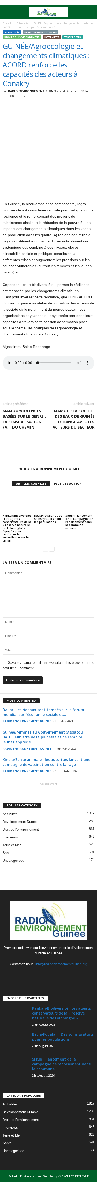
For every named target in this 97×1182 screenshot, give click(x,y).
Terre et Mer (72, 37)
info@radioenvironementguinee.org (61, 964)
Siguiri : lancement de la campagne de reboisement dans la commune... (61, 1064)
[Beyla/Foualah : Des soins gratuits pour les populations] (48, 502)
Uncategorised (13, 861)
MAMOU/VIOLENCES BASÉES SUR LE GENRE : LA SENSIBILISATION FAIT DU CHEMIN (24, 419)
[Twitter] (49, 974)
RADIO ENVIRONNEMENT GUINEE (32, 91)
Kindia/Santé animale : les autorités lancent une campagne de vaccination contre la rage (46, 762)
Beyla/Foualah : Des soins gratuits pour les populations (48, 519)
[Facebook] (38, 974)
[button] (89, 12)
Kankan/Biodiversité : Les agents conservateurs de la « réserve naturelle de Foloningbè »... (61, 1013)
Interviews (51, 37)
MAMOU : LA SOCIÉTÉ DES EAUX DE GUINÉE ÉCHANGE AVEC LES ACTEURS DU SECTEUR (73, 419)
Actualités (22, 23)
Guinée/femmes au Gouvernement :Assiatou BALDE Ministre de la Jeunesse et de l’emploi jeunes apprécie (43, 737)
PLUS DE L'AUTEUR (67, 483)
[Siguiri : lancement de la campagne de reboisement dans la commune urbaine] (79, 502)
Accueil (7, 23)
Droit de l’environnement (22, 37)
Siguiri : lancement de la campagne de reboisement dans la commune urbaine (79, 522)
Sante (7, 853)
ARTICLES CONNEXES (31, 483)
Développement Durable (40, 32)
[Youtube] (59, 974)
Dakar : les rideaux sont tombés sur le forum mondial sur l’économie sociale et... (43, 712)
